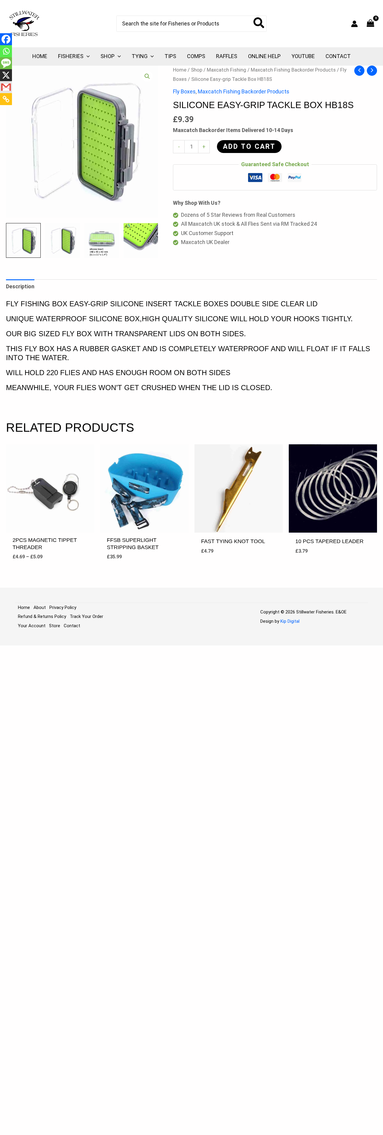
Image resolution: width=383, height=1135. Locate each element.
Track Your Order (86, 616)
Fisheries (70, 56)
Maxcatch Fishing (226, 70)
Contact (338, 56)
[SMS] (6, 63)
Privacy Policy (62, 607)
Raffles (226, 56)
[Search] (259, 23)
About (40, 607)
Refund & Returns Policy (42, 616)
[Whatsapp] (6, 51)
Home (39, 56)
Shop (108, 56)
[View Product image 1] (23, 240)
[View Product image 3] (101, 240)
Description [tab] (20, 286)
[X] (6, 75)
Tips (170, 56)
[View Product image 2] (62, 240)
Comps (196, 56)
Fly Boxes (184, 91)
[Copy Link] (6, 99)
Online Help (264, 56)
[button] (86, 56)
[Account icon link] (354, 23)
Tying (140, 56)
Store (54, 625)
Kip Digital (290, 621)
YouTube (303, 56)
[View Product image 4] (141, 240)
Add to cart (249, 147)
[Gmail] (6, 87)
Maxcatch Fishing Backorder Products (293, 70)
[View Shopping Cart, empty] (370, 24)
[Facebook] (6, 39)
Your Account (31, 625)
